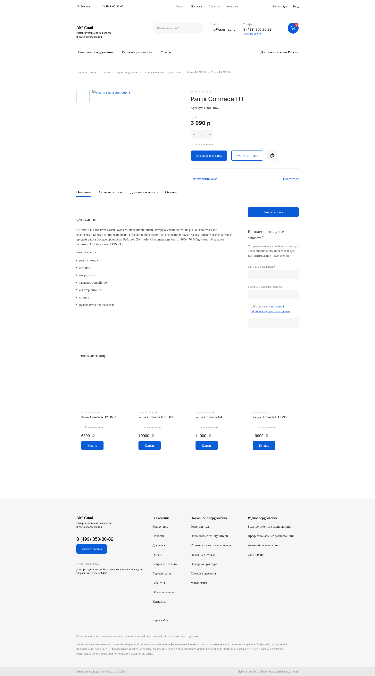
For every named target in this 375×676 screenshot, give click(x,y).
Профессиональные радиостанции (271, 535)
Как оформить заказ (204, 178)
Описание (83, 191)
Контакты (232, 6)
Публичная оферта (249, 671)
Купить (92, 445)
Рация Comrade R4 (209, 417)
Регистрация (280, 6)
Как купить (160, 526)
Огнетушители (201, 526)
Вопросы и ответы (165, 564)
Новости (158, 535)
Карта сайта (160, 620)
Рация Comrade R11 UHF (156, 417)
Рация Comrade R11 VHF (270, 417)
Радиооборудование (137, 51)
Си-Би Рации (256, 554)
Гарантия (214, 6)
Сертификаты (162, 573)
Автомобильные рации (263, 545)
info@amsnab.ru (223, 29)
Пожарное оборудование (94, 51)
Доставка (196, 6)
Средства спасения (203, 573)
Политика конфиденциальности (280, 671)
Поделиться (291, 178)
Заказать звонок (252, 33)
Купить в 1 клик (247, 155)
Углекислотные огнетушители (211, 545)
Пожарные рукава (203, 554)
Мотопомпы (199, 582)
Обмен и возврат (164, 592)
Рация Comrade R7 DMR (98, 417)
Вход (296, 6)
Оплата (180, 6)
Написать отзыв (273, 212)
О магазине (161, 517)
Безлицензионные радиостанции (270, 526)
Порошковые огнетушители (209, 535)
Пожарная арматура (204, 564)
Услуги (166, 51)
